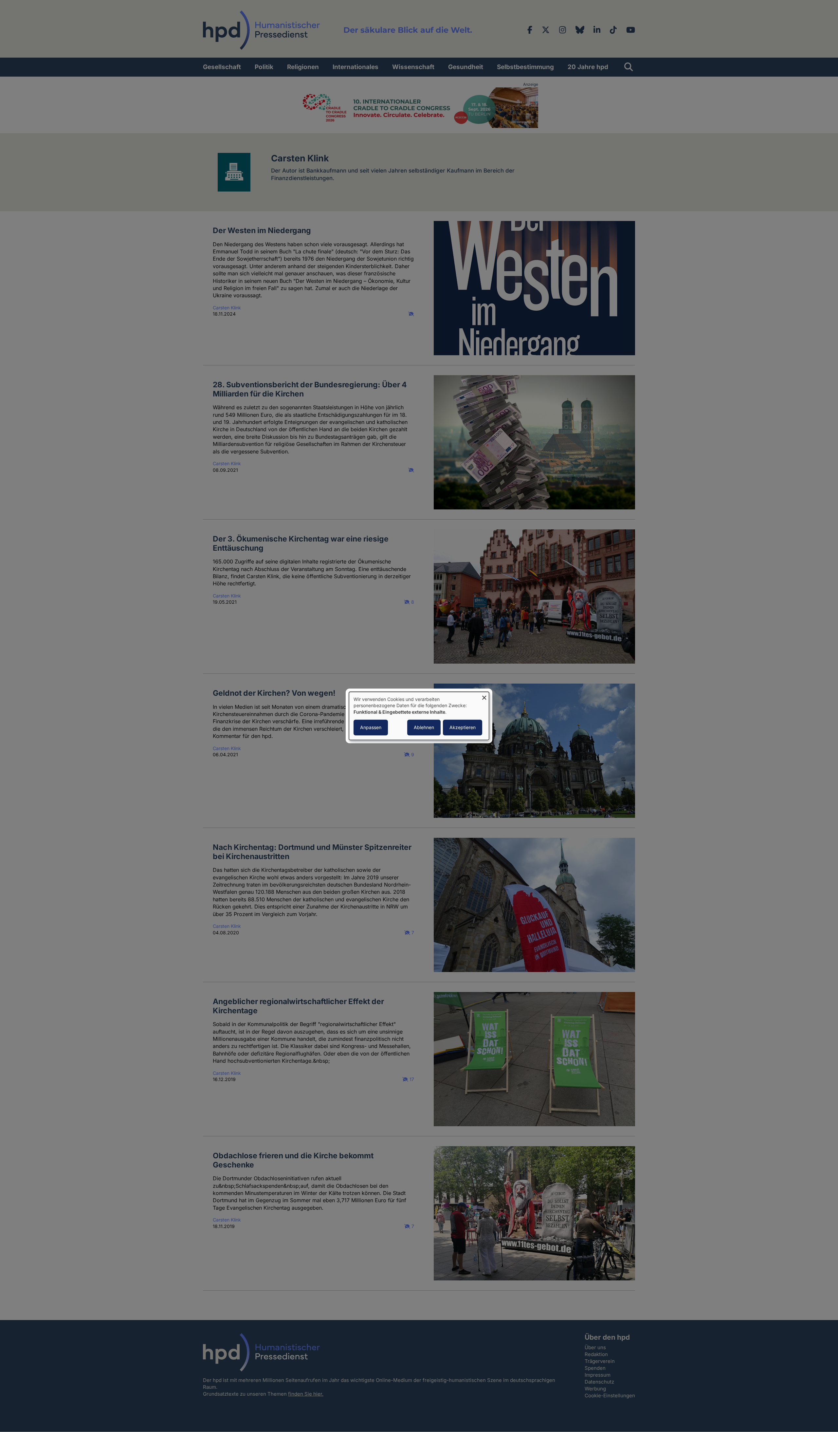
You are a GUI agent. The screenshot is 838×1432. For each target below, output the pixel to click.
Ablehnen (424, 727)
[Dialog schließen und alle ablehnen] (484, 696)
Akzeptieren (462, 727)
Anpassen (370, 727)
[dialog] (419, 716)
